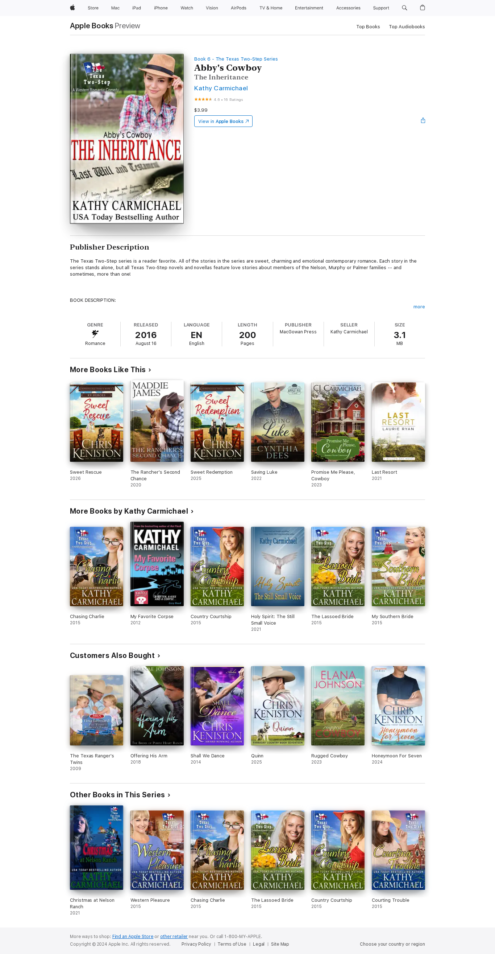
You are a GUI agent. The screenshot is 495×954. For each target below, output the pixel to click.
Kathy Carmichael (221, 88)
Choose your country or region (392, 944)
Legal (259, 944)
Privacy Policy (196, 944)
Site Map (280, 944)
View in (221, 121)
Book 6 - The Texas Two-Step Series (236, 59)
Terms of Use (231, 944)
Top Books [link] (368, 26)
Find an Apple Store (133, 936)
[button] (404, 8)
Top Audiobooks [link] (407, 26)
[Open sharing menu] (423, 121)
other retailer (174, 936)
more (419, 306)
